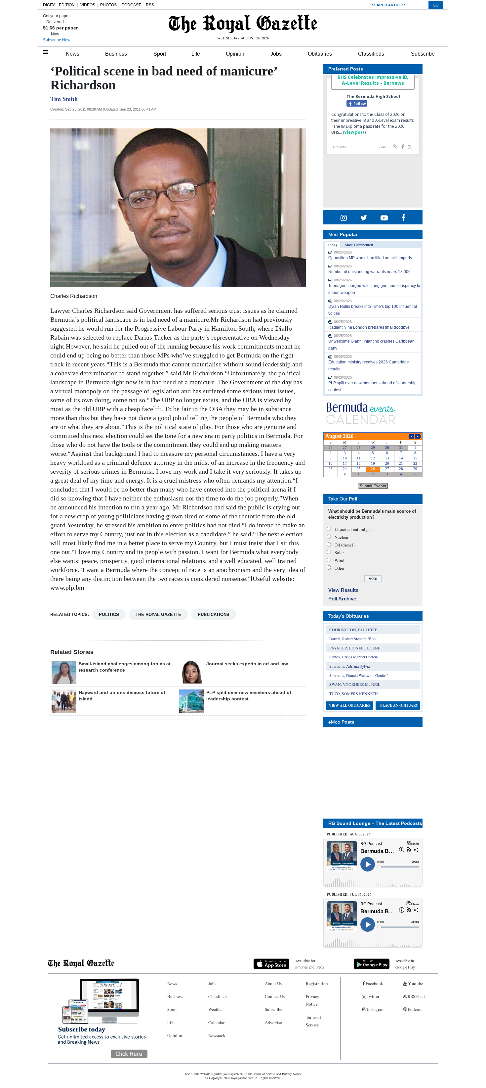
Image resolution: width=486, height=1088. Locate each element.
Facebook (374, 983)
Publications (213, 614)
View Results (343, 590)
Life (195, 54)
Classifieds (371, 54)
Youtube (415, 983)
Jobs (276, 54)
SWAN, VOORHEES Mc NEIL (354, 684)
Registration (317, 983)
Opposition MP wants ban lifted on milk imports (370, 258)
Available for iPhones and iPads (309, 964)
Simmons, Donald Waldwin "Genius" (358, 675)
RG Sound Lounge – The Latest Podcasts (375, 823)
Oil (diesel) (344, 545)
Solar (339, 552)
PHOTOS (108, 5)
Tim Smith (64, 99)
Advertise (273, 1022)
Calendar (216, 1022)
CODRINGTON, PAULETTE (353, 629)
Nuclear (341, 537)
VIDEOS (87, 5)
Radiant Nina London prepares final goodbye (369, 327)
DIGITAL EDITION (59, 5)
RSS (150, 5)
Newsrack (216, 1035)
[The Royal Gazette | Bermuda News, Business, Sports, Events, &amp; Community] (243, 24)
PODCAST (131, 5)
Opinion (235, 54)
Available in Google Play (405, 964)
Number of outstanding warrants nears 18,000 (369, 271)
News (72, 54)
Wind (339, 560)
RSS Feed (416, 996)
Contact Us (275, 996)
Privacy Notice (312, 1000)
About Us (273, 983)
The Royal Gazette (158, 614)
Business (116, 54)
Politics (109, 614)
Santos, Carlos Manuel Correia (353, 656)
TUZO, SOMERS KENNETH (353, 693)
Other (339, 568)
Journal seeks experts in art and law (247, 663)
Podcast (414, 1009)
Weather (215, 1009)
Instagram (375, 1009)
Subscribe (423, 54)
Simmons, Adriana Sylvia (349, 666)
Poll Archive (342, 598)
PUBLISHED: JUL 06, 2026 (349, 894)
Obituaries (320, 54)
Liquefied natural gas (353, 529)
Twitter (372, 996)
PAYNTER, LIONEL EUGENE (354, 647)
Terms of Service (313, 1021)
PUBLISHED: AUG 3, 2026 (349, 834)
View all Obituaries (349, 705)
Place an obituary (399, 705)
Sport (159, 54)
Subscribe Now (56, 40)
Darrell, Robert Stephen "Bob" (353, 638)
